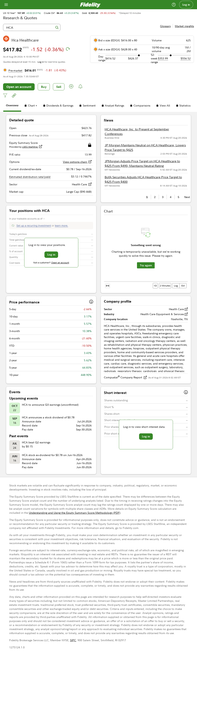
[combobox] (31, 27)
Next (186, 197)
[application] (146, 252)
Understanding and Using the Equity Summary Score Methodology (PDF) (74, 513)
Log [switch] (176, 285)
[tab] (12, 106)
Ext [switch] (183, 285)
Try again (146, 265)
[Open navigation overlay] (6, 4)
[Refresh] (68, 49)
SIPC (73, 640)
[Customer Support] (174, 4)
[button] (71, 87)
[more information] (91, 302)
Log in (186, 4)
